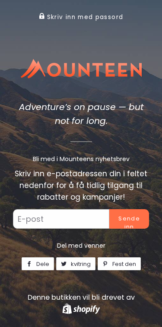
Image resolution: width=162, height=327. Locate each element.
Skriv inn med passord (83, 17)
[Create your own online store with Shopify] (81, 309)
